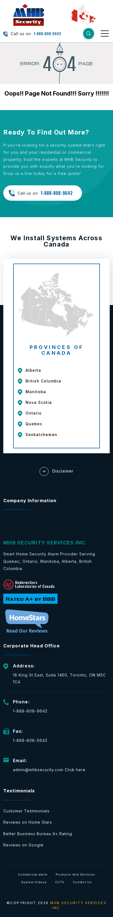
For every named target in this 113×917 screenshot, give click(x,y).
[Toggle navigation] (105, 33)
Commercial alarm (32, 874)
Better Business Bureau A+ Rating (37, 833)
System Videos (34, 882)
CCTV (59, 882)
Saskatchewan (41, 434)
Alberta (33, 370)
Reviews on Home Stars (27, 822)
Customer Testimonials (26, 811)
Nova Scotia (39, 402)
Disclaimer (63, 470)
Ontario (34, 413)
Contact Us (82, 882)
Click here (75, 769)
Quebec (34, 423)
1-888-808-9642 (47, 33)
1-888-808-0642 (30, 740)
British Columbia (43, 381)
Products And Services (75, 874)
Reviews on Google (23, 845)
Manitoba (36, 391)
